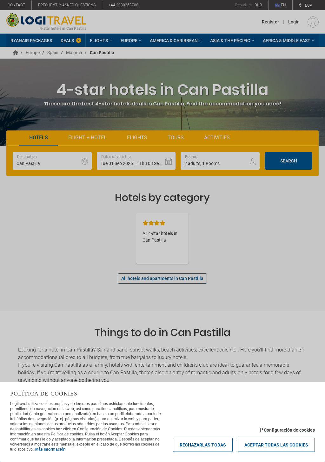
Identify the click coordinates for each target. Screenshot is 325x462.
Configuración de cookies (289, 430)
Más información (50, 449)
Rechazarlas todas (203, 444)
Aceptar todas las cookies (276, 444)
